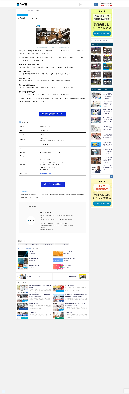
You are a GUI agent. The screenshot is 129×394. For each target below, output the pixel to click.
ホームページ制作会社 (23, 14)
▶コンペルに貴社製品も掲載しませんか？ (101, 40)
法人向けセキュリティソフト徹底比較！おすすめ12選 (107, 151)
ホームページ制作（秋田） (35, 244)
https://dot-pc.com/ (45, 173)
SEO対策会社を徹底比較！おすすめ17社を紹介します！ (107, 144)
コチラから (41, 197)
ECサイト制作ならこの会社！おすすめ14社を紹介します (107, 128)
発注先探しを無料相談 (52, 184)
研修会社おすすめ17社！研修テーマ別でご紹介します (107, 167)
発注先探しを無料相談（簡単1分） (52, 113)
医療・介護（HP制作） (49, 244)
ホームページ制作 (23, 244)
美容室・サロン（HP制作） (63, 244)
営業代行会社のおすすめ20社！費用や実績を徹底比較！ (107, 111)
